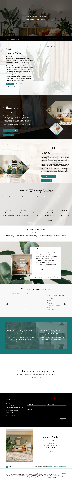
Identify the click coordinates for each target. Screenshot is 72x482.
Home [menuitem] (21, 38)
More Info (45, 307)
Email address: (31, 404)
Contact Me (46, 180)
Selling (41, 38)
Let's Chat (19, 83)
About (62, 38)
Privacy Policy (49, 466)
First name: (30, 399)
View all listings (46, 309)
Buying (35, 38)
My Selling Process (10, 130)
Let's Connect (35, 377)
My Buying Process (48, 176)
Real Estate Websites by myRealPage (59, 466)
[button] (10, 84)
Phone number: (51, 404)
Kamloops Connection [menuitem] (52, 38)
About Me (10, 83)
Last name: (50, 399)
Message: (30, 409)
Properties (27, 38)
